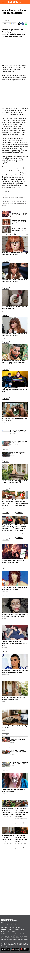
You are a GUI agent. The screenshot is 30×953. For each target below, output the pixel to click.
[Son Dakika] (15, 2)
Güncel (12, 927)
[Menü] (3, 2)
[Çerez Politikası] (10, 944)
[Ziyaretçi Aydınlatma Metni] (7, 946)
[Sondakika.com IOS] (5, 949)
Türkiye (24, 110)
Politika (3, 931)
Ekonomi (3, 929)
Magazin (16, 929)
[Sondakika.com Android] (15, 949)
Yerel (22, 929)
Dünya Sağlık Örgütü (9, 128)
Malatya (4, 65)
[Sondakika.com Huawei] (24, 949)
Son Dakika (4, 927)
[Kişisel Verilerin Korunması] (21, 944)
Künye (16, 924)
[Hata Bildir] (17, 946)
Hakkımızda (4, 924)
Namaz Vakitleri (12, 931)
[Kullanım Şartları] (5, 943)
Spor (10, 929)
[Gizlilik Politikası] (14, 943)
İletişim (12, 924)
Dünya (18, 927)
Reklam (9, 924)
